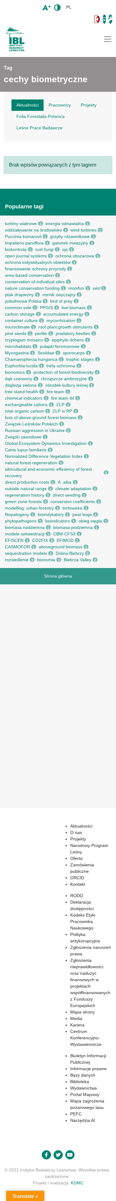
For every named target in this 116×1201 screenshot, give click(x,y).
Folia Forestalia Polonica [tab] (40, 116)
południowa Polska (23, 301)
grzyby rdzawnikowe (70, 236)
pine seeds (15, 333)
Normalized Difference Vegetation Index (44, 456)
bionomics (15, 372)
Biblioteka (79, 1081)
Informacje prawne (88, 1068)
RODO (76, 895)
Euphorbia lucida (21, 365)
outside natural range (26, 488)
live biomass (74, 307)
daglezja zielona (21, 385)
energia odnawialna (64, 223)
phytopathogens (21, 520)
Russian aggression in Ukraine (35, 430)
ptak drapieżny (19, 294)
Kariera (77, 1024)
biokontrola (16, 249)
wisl (96, 288)
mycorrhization (60, 320)
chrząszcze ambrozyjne (64, 378)
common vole (18, 307)
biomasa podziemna (73, 527)
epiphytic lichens (68, 339)
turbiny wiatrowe (21, 223)
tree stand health (21, 391)
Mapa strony (82, 1012)
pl (68, 7)
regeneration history (24, 495)
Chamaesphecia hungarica (31, 359)
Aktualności (81, 826)
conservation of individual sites (35, 281)
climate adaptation (73, 488)
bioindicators (57, 520)
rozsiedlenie (16, 559)
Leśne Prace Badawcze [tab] (39, 127)
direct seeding (66, 495)
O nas (76, 832)
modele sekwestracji (25, 533)
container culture (21, 320)
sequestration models (26, 553)
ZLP (60, 404)
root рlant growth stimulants (65, 326)
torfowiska (72, 508)
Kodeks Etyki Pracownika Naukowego (82, 921)
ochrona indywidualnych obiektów (38, 262)
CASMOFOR (17, 546)
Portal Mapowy (84, 1094)
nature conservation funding (32, 288)
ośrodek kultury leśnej (66, 385)
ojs (65, 249)
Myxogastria (17, 352)
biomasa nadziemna (25, 527)
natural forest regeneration (31, 462)
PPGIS (46, 307)
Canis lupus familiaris (25, 449)
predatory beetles (73, 333)
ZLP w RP (62, 411)
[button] (48, 19)
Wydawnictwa (83, 1088)
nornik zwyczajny (58, 294)
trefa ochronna (60, 365)
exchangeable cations (26, 404)
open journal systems (26, 255)
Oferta (76, 858)
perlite (41, 333)
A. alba (64, 482)
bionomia (46, 559)
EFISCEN (14, 540)
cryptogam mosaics (24, 339)
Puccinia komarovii (23, 236)
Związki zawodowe (23, 436)
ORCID (77, 877)
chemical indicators (23, 398)
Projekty (78, 838)
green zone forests (23, 501)
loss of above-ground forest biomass (40, 417)
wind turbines (84, 230)
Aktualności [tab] (27, 105)
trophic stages (80, 359)
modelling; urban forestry (29, 508)
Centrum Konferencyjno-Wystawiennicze (85, 1038)
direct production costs (27, 482)
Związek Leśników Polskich (31, 423)
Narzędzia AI (82, 1120)
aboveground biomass (60, 546)
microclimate (17, 326)
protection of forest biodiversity (63, 372)
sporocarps (74, 352)
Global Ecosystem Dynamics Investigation (46, 443)
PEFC (76, 1113)
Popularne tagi (24, 207)
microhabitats (18, 346)
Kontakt (77, 884)
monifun (76, 288)
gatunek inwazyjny (70, 242)
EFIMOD (65, 540)
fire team (55, 391)
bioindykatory (51, 514)
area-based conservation (29, 275)
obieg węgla (90, 520)
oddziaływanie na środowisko (33, 230)
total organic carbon (24, 411)
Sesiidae (45, 352)
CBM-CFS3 (64, 533)
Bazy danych (82, 1075)
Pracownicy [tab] (60, 105)
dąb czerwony (18, 378)
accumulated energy (63, 314)
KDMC (77, 1182)
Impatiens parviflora (24, 242)
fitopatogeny (17, 514)
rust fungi (44, 249)
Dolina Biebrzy (70, 553)
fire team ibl (62, 398)
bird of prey (61, 301)
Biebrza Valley (77, 559)
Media (76, 1018)
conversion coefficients (72, 501)
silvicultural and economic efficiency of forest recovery (48, 472)
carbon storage (20, 314)
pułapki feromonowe (59, 346)
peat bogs (82, 514)
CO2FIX (40, 540)
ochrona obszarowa (74, 255)
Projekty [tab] (89, 105)
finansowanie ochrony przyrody (35, 268)
